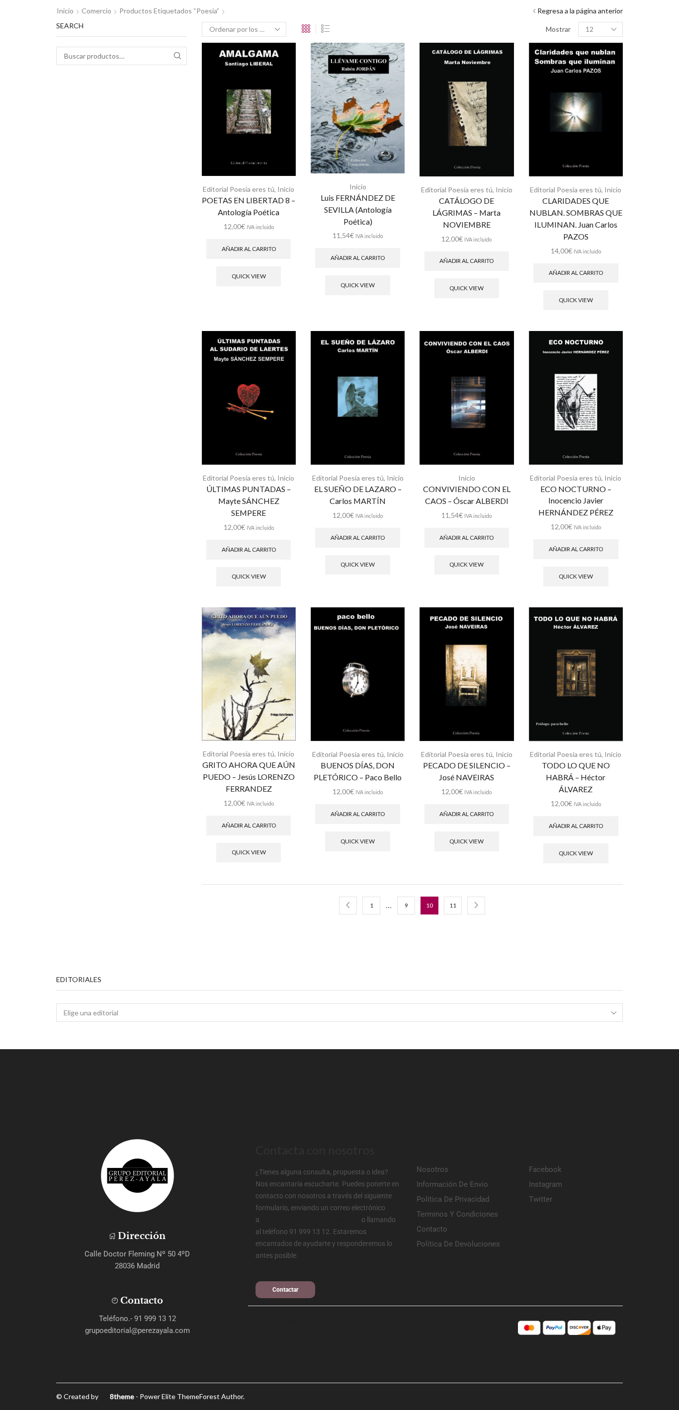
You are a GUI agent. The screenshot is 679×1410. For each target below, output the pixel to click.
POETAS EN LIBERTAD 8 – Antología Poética (248, 206)
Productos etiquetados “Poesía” (169, 10)
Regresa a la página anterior (580, 10)
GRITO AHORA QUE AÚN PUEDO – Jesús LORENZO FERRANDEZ (248, 776)
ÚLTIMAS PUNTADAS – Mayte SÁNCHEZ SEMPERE (248, 500)
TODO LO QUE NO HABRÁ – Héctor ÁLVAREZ (576, 777)
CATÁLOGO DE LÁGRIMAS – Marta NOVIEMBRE (466, 212)
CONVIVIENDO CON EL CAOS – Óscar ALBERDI (466, 494)
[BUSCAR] (178, 56)
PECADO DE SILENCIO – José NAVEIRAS (466, 771)
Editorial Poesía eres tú (238, 189)
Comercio (96, 10)
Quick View (249, 276)
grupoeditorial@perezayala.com (310, 1220)
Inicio (65, 10)
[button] (285, 1289)
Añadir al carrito (249, 248)
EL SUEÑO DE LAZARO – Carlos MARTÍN (358, 494)
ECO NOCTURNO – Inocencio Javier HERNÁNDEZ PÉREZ (575, 500)
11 (452, 905)
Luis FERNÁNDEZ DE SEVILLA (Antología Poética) (358, 209)
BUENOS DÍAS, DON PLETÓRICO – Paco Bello (358, 771)
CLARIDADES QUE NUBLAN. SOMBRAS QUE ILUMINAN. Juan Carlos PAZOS (575, 218)
